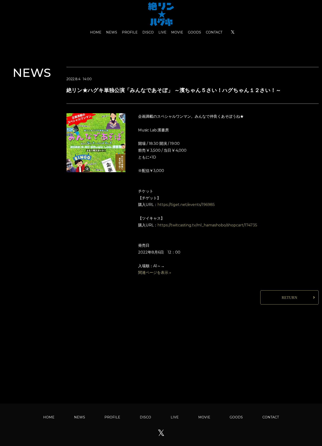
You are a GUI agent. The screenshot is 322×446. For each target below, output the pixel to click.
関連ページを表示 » (154, 272)
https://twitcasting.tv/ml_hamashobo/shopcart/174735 (207, 225)
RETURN (289, 298)
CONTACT (214, 32)
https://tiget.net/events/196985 (186, 204)
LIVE (162, 32)
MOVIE (177, 32)
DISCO (148, 32)
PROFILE (130, 32)
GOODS (194, 32)
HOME (95, 32)
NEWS (111, 32)
